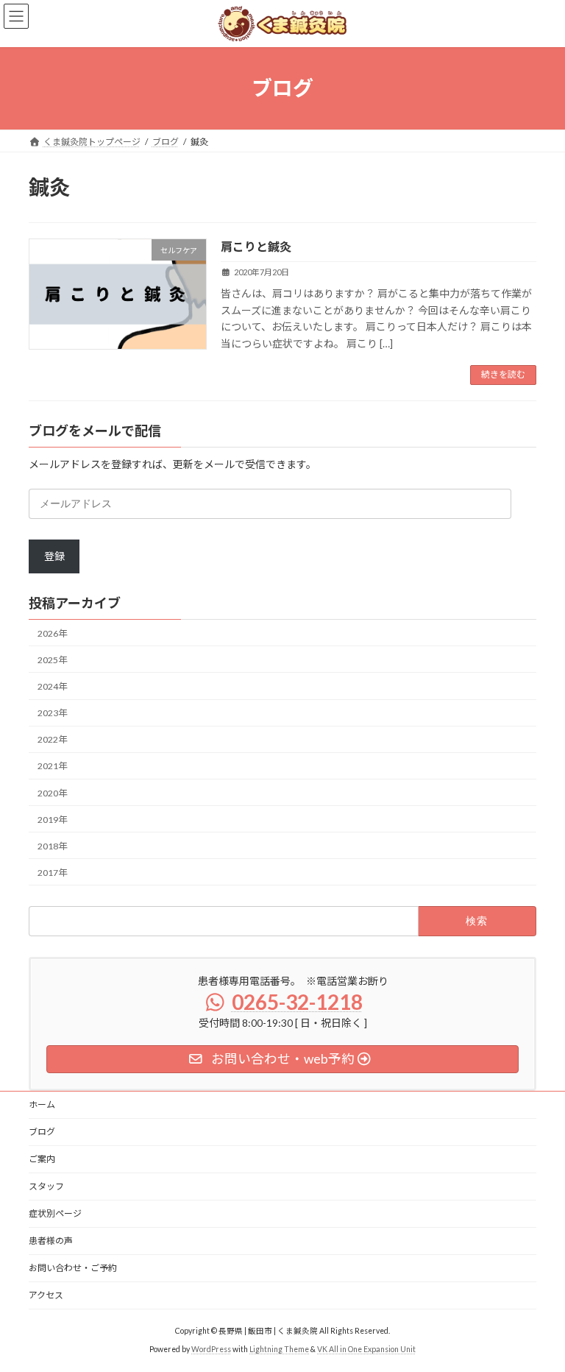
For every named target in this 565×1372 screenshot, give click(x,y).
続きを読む (503, 374)
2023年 (52, 712)
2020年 (52, 792)
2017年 (52, 872)
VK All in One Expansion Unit (366, 1349)
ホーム (42, 1104)
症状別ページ (55, 1213)
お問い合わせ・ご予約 (73, 1267)
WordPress (211, 1349)
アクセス (46, 1295)
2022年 (52, 739)
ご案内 (42, 1158)
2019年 (52, 819)
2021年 (52, 765)
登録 (54, 556)
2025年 (52, 659)
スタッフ (46, 1186)
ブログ (42, 1131)
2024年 (52, 686)
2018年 (52, 846)
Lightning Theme (279, 1349)
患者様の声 (51, 1240)
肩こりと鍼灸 (256, 246)
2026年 (52, 633)
